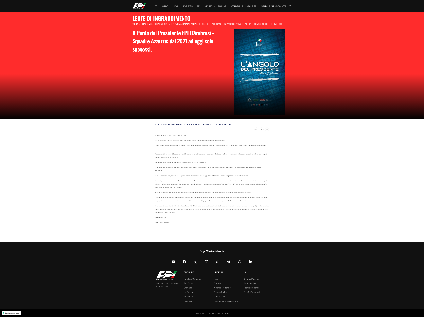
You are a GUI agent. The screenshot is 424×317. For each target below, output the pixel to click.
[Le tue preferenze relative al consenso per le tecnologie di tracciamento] (11, 313)
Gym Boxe (189, 287)
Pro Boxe (188, 283)
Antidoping (210, 6)
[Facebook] (256, 129)
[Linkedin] (250, 261)
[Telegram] (228, 261)
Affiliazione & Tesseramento (243, 6)
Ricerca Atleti (249, 283)
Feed (216, 278)
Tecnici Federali (251, 287)
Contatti (217, 283)
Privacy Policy (220, 292)
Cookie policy (220, 296)
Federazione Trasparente (226, 300)
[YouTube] (173, 261)
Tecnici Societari (251, 292)
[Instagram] (206, 261)
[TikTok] (217, 261)
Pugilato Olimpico (192, 278)
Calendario (188, 6)
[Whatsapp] (239, 261)
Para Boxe (189, 300)
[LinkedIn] (267, 129)
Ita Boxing (189, 292)
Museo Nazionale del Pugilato (272, 6)
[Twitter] (262, 129)
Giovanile (188, 296)
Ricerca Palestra (251, 278)
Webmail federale (222, 287)
